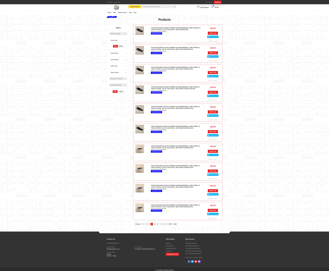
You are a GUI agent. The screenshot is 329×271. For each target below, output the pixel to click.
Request (217, 2)
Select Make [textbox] (114, 53)
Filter (115, 46)
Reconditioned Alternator (192, 248)
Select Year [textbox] (114, 66)
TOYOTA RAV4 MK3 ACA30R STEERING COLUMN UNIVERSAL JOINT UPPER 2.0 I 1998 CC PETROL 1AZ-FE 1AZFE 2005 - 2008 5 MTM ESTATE (176, 28)
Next (175, 224)
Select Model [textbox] (114, 59)
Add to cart (212, 33)
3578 (170, 224)
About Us (110, 2)
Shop (114, 12)
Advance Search (122, 12)
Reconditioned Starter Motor (193, 251)
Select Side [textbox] (114, 40)
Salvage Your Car (172, 254)
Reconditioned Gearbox (192, 246)
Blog (135, 12)
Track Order (209, 2)
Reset (121, 46)
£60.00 (213, 28)
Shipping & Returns (171, 248)
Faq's (130, 12)
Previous (137, 224)
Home (109, 12)
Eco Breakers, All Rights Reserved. (165, 270)
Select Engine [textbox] (115, 72)
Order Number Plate (191, 243)
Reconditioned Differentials (193, 253)
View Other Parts (156, 33)
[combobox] (118, 40)
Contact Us (117, 2)
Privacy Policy (170, 246)
